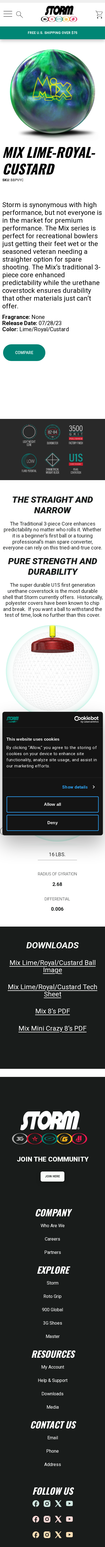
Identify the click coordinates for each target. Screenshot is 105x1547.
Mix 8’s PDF (52, 1011)
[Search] (20, 15)
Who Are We (53, 1225)
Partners (52, 1252)
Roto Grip (52, 1296)
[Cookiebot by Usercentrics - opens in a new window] (75, 719)
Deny (52, 822)
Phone (52, 1451)
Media (52, 1407)
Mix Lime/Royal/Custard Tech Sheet (52, 990)
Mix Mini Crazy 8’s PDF (52, 1028)
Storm (53, 1283)
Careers (52, 1239)
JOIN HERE (52, 1176)
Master (53, 1336)
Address (52, 1464)
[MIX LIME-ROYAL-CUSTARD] (52, 91)
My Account (52, 1367)
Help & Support (52, 1380)
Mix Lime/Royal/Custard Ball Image (53, 966)
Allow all (52, 804)
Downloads (52, 1393)
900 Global (52, 1309)
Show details (75, 787)
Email (52, 1437)
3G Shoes (52, 1323)
